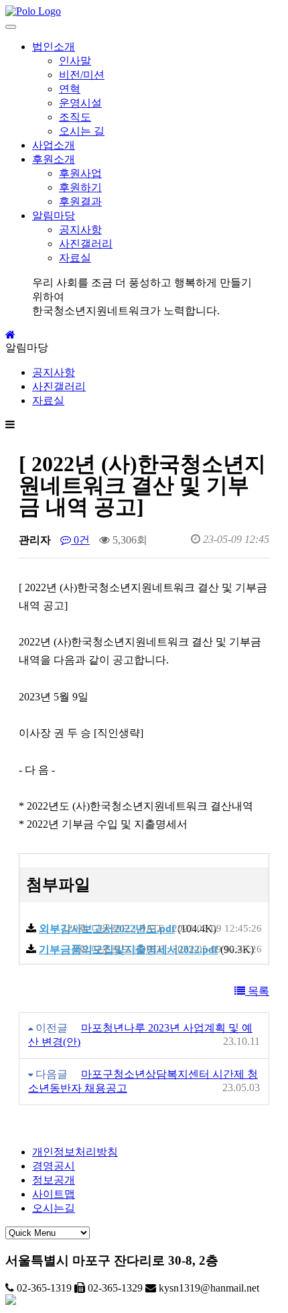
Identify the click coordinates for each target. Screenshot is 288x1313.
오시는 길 (81, 131)
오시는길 (53, 1208)
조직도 (75, 117)
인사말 (75, 60)
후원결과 (80, 201)
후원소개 (53, 159)
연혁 (69, 89)
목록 (257, 991)
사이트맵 (53, 1194)
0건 (80, 540)
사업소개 (53, 145)
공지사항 (80, 229)
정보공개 (53, 1180)
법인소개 (53, 46)
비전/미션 (81, 74)
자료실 (75, 257)
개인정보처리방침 (75, 1152)
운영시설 (80, 103)
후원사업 (80, 173)
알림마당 (53, 215)
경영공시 (53, 1166)
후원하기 (80, 187)
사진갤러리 (86, 243)
